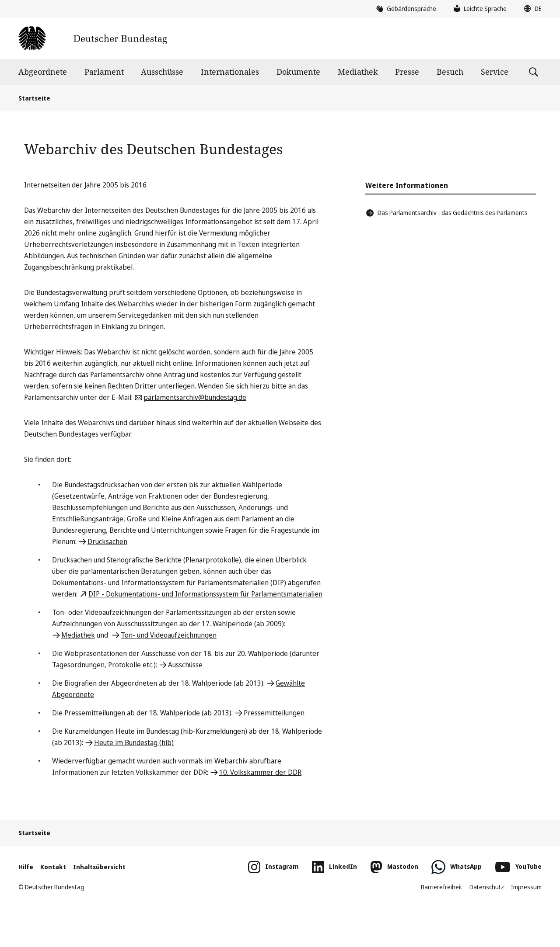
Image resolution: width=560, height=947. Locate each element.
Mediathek (358, 71)
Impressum (526, 887)
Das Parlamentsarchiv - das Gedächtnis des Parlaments (453, 212)
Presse (407, 71)
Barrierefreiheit (441, 887)
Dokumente (298, 71)
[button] (531, 8)
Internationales (230, 71)
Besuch (450, 71)
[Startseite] (92, 38)
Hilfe (25, 867)
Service (494, 71)
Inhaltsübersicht (99, 867)
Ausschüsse (162, 71)
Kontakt (53, 867)
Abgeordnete (42, 71)
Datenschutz (486, 887)
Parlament (104, 71)
